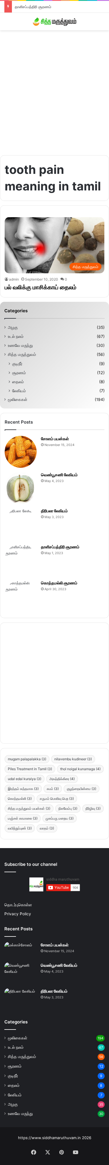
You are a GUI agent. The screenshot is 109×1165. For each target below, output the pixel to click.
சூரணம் (19, 372)
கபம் (53, 788)
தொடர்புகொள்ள (18, 904)
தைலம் (18, 381)
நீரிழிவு (93, 808)
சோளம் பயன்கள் (55, 438)
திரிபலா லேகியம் (54, 510)
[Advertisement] (54, 90)
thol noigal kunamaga (80, 769)
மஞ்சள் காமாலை (22, 818)
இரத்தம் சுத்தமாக (23, 788)
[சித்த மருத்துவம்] (54, 21)
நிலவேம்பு (67, 808)
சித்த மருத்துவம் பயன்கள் (29, 808)
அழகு (13, 327)
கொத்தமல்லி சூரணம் (59, 582)
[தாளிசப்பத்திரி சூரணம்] (21, 560)
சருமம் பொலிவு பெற (57, 798)
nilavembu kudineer (73, 759)
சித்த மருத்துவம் (22, 354)
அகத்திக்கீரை (62, 779)
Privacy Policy (17, 913)
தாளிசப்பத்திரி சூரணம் (33, 6)
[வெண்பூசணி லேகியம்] (21, 488)
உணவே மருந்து (20, 345)
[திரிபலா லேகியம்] (21, 524)
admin (14, 279)
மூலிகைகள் (17, 399)
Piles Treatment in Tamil (30, 769)
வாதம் (47, 828)
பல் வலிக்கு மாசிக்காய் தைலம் (40, 287)
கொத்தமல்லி (20, 798)
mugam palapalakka (27, 759)
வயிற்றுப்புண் (20, 828)
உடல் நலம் (16, 336)
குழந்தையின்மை (81, 788)
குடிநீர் (17, 363)
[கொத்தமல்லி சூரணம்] (21, 596)
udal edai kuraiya (24, 779)
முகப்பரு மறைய (60, 818)
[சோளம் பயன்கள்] (21, 452)
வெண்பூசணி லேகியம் (59, 474)
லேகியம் (19, 390)
